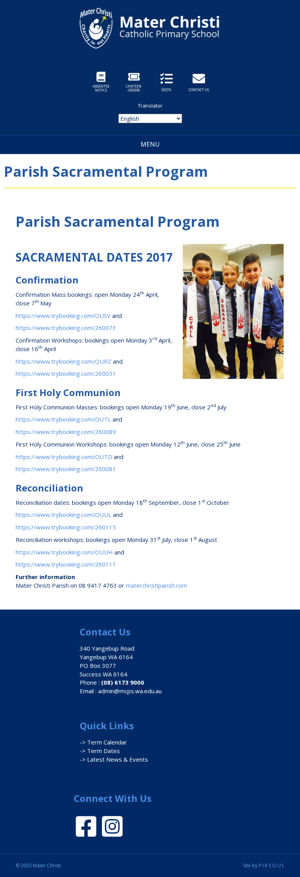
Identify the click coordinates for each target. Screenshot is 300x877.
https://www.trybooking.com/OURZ (63, 361)
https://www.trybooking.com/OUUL (63, 514)
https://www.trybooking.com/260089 (66, 432)
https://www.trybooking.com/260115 (66, 527)
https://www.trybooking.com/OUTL (63, 419)
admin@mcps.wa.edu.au (130, 691)
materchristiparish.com (156, 585)
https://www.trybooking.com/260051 (66, 373)
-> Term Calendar (103, 742)
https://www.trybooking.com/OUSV (63, 315)
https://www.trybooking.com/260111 (66, 564)
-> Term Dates (100, 751)
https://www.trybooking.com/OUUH (64, 552)
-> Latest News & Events (114, 759)
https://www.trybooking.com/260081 (66, 469)
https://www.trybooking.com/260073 (66, 328)
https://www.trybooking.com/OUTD (64, 457)
